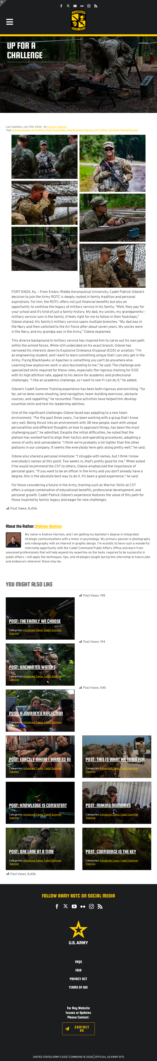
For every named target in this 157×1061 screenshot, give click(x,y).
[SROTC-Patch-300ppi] (78, 11)
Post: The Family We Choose (35, 621)
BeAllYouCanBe (55, 130)
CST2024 (113, 130)
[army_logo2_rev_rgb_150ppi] (78, 922)
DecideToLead (129, 130)
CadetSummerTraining (79, 130)
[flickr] (81, 5)
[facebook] (61, 5)
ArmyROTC (38, 130)
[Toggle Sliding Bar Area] (3, 3)
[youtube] (75, 5)
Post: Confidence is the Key (111, 851)
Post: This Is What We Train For (115, 759)
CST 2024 (100, 130)
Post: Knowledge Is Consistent (38, 805)
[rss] (95, 5)
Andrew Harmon (57, 127)
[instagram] (88, 5)
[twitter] (68, 5)
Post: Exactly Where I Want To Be (40, 759)
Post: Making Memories (108, 805)
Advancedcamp (21, 130)
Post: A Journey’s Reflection (36, 713)
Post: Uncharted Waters (32, 667)
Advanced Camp (33, 630)
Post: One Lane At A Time (31, 851)
